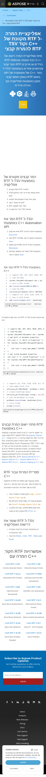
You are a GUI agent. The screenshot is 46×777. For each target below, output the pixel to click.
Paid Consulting (22, 743)
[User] (37, 4)
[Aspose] (16, 4)
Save (11, 241)
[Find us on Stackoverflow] (23, 702)
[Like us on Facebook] (7, 702)
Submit (23, 681)
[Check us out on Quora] (28, 702)
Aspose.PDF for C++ (10, 462)
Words (18, 536)
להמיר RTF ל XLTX (33, 633)
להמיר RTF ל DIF (34, 564)
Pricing (22, 723)
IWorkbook (13, 248)
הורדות (30, 511)
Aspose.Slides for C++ (29, 459)
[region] (23, 288)
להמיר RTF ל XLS (33, 600)
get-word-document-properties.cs (16, 372)
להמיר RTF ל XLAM (12, 600)
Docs (22, 727)
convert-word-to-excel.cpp (15, 304)
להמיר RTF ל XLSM (34, 613)
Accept (23, 762)
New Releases (22, 719)
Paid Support (22, 739)
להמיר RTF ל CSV (12, 564)
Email (11, 539)
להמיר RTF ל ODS (12, 587)
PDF (30, 536)
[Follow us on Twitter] (12, 702)
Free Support (22, 735)
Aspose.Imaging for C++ (29, 462)
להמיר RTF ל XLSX (12, 623)
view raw (37, 304)
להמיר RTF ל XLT (33, 623)
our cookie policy (30, 757)
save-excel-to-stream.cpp (13, 410)
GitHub (15, 306)
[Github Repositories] (34, 702)
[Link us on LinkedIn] (18, 702)
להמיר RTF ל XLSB (12, 613)
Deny (32, 768)
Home (22, 711)
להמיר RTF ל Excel (12, 574)
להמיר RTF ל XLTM (12, 633)
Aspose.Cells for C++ (10, 459)
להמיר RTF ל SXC (33, 587)
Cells (25, 536)
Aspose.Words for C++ (31, 457)
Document (13, 235)
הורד (23, 104)
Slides (35, 536)
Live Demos (22, 731)
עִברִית (31, 4)
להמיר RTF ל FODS (34, 574)
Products (22, 715)
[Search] (43, 4)
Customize (14, 768)
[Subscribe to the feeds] (39, 702)
